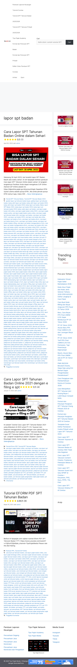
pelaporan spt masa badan (33, 338)
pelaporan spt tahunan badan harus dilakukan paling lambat (22, 346)
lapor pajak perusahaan (27, 593)
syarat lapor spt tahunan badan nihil (22, 358)
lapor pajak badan (32, 462)
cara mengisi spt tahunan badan (24, 456)
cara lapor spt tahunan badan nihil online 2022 (29, 257)
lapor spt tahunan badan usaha (35, 314)
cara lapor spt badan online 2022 (28, 227)
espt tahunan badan (18, 460)
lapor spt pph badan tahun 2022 (25, 302)
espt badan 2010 (17, 587)
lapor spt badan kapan (34, 286)
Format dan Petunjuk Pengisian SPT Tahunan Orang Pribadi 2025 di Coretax (65, 406)
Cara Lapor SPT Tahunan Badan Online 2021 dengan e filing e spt (26, 383)
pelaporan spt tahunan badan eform (35, 344)
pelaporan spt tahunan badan (34, 603)
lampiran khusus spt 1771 (24, 591)
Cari (38, 38)
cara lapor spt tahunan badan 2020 (19, 561)
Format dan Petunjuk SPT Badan (21, 46)
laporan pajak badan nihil (11, 320)
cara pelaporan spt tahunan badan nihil (26, 458)
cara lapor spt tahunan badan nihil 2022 (16, 255)
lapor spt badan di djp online (33, 282)
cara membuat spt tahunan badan (27, 571)
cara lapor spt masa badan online (21, 237)
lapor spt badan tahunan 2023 (19, 296)
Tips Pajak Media (34, 636)
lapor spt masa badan (19, 300)
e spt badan (43, 458)
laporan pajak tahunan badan (21, 599)
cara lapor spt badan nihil (36, 225)
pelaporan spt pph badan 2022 (13, 340)
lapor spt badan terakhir (15, 298)
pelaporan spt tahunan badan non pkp (19, 350)
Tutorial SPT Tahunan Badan (14, 199)
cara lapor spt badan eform (30, 219)
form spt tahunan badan (26, 589)
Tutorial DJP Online (21, 551)
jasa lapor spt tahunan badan (13, 270)
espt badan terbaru (29, 587)
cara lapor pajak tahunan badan (31, 555)
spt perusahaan (18, 474)
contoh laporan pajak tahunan (29, 579)
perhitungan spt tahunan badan (13, 605)
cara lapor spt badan (25, 215)
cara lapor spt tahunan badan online (22, 563)
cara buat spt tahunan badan (15, 552)
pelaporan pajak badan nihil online (21, 332)
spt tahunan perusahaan (20, 613)
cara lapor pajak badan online (15, 448)
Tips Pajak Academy (19, 38)
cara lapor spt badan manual (28, 221)
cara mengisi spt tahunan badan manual (28, 573)
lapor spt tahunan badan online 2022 (32, 312)
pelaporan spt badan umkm (16, 338)
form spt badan (30, 460)
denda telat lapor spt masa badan (34, 265)
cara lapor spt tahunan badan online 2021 (25, 452)
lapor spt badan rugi (10, 294)
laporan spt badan (36, 468)
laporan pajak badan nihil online (30, 320)
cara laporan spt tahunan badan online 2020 (22, 569)
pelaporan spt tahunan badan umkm (28, 352)
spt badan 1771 (38, 472)
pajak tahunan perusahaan (16, 603)
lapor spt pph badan (33, 300)
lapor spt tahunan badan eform (28, 306)
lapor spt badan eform (39, 284)
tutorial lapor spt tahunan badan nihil (15, 363)
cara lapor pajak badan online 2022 (26, 211)
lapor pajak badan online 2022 (25, 272)
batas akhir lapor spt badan (17, 203)
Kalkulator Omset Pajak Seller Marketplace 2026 (64, 281)
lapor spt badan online (20, 292)
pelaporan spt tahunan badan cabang (36, 340)
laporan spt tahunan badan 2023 (21, 326)
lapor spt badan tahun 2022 (26, 294)
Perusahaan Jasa (10, 638)
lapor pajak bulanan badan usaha (36, 274)
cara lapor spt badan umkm (25, 233)
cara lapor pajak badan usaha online (24, 213)
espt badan (7, 460)
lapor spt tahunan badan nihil (31, 310)
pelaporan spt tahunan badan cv (14, 342)
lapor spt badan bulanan (24, 280)
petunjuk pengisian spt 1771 (17, 472)
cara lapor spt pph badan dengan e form (29, 239)
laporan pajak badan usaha (24, 322)
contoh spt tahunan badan (23, 583)
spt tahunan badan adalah (16, 611)
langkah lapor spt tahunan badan (33, 270)
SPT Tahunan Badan (30, 474)
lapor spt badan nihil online (30, 290)
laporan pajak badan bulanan (13, 318)
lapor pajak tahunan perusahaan (24, 595)
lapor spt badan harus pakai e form (15, 286)
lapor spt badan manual (22, 288)
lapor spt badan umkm (31, 298)
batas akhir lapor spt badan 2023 (14, 205)
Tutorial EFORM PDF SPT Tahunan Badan (23, 496)
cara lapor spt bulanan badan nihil (21, 235)
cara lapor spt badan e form (12, 219)
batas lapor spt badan (33, 205)
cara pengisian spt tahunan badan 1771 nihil (17, 577)
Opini (22, 77)
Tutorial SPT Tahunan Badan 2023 (35, 199)
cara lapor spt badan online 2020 (18, 559)
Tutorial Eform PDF (12, 446)
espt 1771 (43, 585)
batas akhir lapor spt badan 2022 (37, 203)
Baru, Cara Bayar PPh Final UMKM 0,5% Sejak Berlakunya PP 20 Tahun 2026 (64, 317)
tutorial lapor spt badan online (35, 361)
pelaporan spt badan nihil (35, 334)
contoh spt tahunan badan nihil (23, 585)
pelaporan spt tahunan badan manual (15, 348)
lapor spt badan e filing (24, 284)
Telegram (56, 642)
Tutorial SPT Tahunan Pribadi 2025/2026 (22, 30)
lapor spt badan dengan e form (13, 282)
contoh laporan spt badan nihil (13, 265)
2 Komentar (9, 481)
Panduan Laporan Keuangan (22, 5)
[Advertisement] (38, 96)
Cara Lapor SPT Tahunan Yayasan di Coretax (65, 439)
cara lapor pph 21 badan (29, 557)
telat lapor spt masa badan (16, 361)
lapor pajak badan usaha (17, 274)
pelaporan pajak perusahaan (24, 470)
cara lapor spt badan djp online (35, 217)
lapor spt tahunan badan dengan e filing (24, 304)
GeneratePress (19, 663)
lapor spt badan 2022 (15, 278)
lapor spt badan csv (38, 280)
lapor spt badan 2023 (30, 278)
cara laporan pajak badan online (32, 565)
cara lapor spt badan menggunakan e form (31, 223)
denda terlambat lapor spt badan (14, 267)
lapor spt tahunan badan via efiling (14, 316)
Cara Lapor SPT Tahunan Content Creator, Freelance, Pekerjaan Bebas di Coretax (65, 460)
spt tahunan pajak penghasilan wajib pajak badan (28, 476)
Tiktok (55, 639)
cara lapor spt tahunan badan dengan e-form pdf (23, 243)
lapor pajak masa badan (11, 276)
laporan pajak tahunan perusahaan (19, 468)
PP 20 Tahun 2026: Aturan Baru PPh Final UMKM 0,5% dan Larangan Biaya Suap (65, 330)
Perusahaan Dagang (11, 635)
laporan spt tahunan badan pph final (28, 328)
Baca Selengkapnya (34, 194)
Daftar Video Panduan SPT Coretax (21, 69)
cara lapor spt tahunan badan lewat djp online (18, 251)
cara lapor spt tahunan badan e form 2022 (25, 247)
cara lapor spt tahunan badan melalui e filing (33, 253)
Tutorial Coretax (18, 10)
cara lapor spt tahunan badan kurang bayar (34, 249)
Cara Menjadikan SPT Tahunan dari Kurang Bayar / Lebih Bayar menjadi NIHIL (65, 393)
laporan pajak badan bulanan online (34, 318)
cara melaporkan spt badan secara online (34, 263)
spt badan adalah (31, 607)
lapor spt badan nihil (14, 290)
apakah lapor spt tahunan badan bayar (18, 201)
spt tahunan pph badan (24, 478)
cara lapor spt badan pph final (28, 229)
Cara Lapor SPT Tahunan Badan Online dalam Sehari (24, 135)
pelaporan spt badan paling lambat (15, 336)
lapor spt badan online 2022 (36, 292)
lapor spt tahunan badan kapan (27, 308)
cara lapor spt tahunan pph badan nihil (22, 261)
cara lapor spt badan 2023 (16, 217)
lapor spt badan (19, 464)
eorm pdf (37, 585)
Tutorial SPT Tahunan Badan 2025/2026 (22, 18)
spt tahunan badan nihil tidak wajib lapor (27, 357)
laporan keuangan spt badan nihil (36, 316)
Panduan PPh (10, 551)
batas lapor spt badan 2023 (24, 207)
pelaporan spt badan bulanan (17, 334)
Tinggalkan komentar (12, 367)
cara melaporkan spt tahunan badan (22, 454)
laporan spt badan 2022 (18, 324)
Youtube (56, 636)
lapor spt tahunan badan (27, 597)
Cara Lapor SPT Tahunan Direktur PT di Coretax (65, 488)
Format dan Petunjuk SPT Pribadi (21, 58)
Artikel (15, 77)
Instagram (56, 632)
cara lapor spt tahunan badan (21, 450)
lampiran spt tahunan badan (17, 462)
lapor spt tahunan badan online (23, 466)
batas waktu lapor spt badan (27, 209)
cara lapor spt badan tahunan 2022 (27, 231)
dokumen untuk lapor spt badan (35, 267)
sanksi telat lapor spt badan (29, 354)
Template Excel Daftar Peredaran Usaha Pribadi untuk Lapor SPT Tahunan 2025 (65, 429)
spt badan (29, 472)
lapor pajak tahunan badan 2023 (30, 276)
